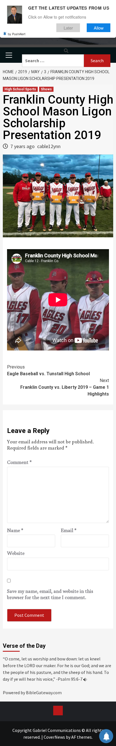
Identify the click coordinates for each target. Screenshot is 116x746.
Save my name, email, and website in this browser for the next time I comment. (50, 594)
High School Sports (20, 89)
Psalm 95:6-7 (70, 679)
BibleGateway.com (44, 692)
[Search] (66, 50)
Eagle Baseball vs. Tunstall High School (48, 370)
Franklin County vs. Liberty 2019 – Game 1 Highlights (64, 387)
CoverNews (54, 737)
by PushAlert (16, 34)
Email (69, 530)
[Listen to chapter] (85, 679)
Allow (99, 28)
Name (15, 530)
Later (68, 28)
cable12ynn (49, 146)
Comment (19, 462)
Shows (46, 89)
